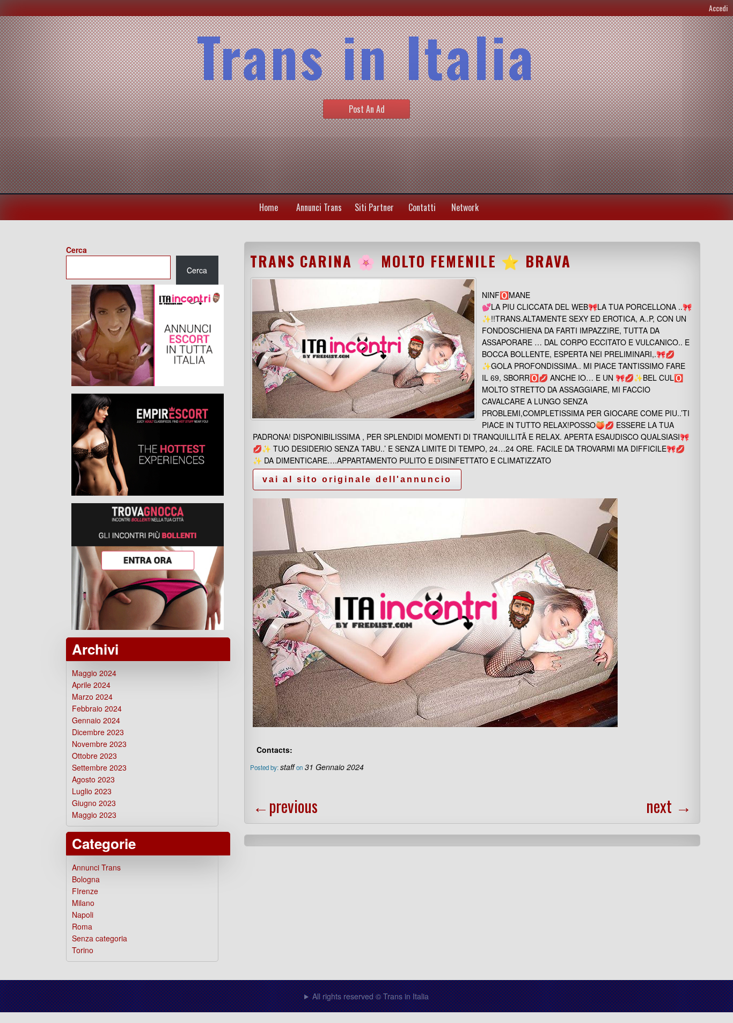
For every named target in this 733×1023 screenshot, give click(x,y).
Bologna (86, 879)
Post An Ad (367, 109)
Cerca (76, 249)
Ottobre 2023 (94, 755)
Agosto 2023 (93, 779)
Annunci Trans (319, 207)
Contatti (422, 207)
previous (285, 806)
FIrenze (85, 891)
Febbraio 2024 (97, 708)
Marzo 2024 (92, 696)
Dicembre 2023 (98, 732)
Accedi (718, 7)
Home (268, 207)
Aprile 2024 (91, 684)
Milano (83, 902)
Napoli (82, 914)
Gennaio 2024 (96, 720)
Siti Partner (374, 207)
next (669, 806)
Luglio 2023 (92, 791)
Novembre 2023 (99, 743)
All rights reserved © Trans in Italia (370, 996)
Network (465, 207)
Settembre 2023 (99, 767)
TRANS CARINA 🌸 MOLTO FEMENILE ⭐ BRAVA (410, 261)
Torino (82, 950)
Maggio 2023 (94, 814)
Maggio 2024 (94, 673)
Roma (82, 926)
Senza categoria (99, 938)
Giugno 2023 (94, 802)
